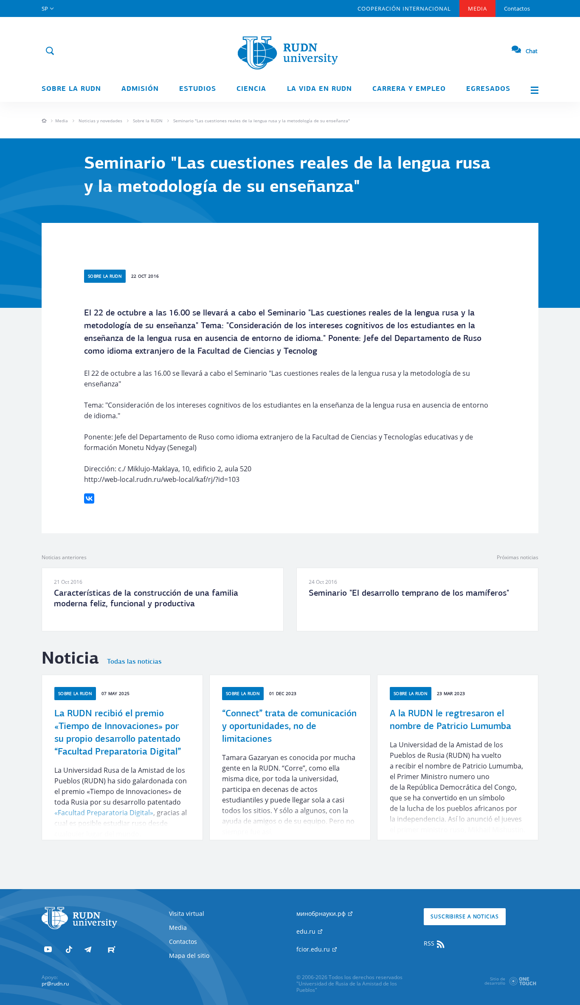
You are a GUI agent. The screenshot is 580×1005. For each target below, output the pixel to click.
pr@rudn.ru (55, 983)
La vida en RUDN (319, 89)
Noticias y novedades (100, 121)
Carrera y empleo (409, 89)
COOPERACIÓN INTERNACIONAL (404, 8)
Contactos (517, 8)
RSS (430, 943)
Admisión (140, 89)
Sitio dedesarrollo (494, 981)
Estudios (197, 89)
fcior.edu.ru (314, 949)
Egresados (488, 89)
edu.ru (306, 931)
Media (477, 8)
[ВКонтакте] (89, 498)
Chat (532, 51)
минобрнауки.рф (321, 913)
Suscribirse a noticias (465, 916)
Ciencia (251, 89)
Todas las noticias (134, 662)
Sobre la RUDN (71, 89)
